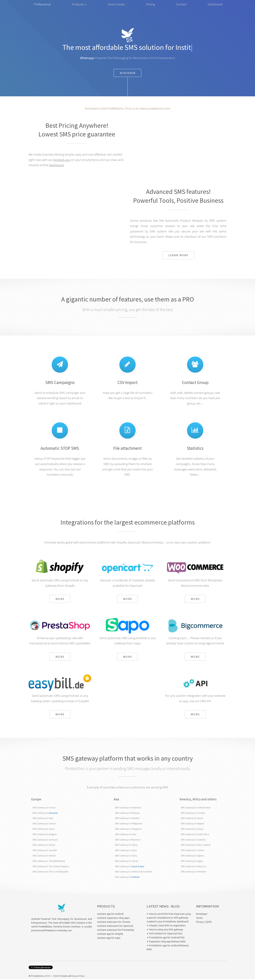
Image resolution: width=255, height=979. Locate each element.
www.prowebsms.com (155, 108)
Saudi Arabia (137, 866)
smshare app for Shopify (110, 933)
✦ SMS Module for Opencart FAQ (164, 933)
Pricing (150, 4)
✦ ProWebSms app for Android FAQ (166, 937)
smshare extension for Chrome (113, 922)
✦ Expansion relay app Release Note (166, 941)
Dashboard (215, 4)
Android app (61, 160)
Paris (82, 976)
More (60, 599)
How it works (116, 4)
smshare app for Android (110, 914)
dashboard (56, 165)
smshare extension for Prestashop (115, 929)
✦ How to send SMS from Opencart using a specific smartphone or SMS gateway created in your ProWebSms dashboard (169, 918)
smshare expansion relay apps (113, 918)
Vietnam (135, 876)
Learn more (178, 255)
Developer (201, 914)
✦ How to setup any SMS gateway (165, 929)
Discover (128, 73)
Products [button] (78, 4)
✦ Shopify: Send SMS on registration (166, 925)
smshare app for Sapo (108, 937)
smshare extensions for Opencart (115, 925)
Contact (181, 4)
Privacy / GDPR (204, 922)
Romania (53, 812)
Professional (42, 4)
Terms (199, 918)
